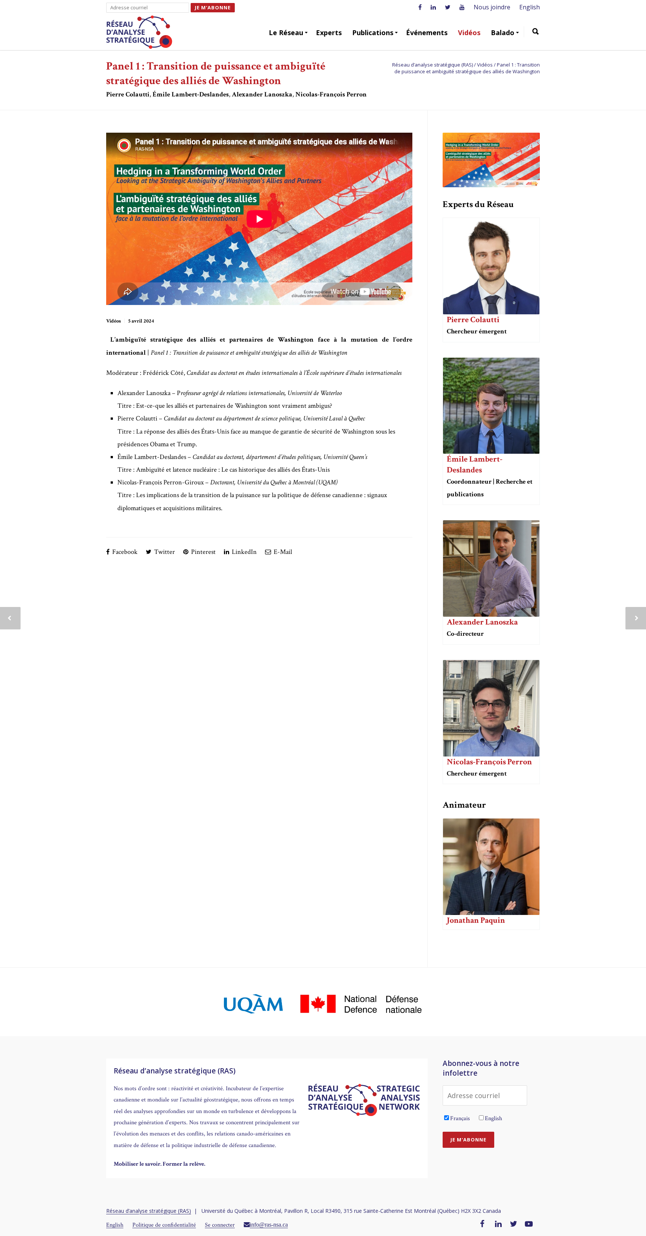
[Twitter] (513, 1224)
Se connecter (220, 1225)
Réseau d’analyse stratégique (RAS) (148, 1210)
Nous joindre (492, 7)
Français (460, 1118)
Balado (502, 32)
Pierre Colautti (473, 319)
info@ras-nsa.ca (269, 1224)
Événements (426, 32)
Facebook (124, 552)
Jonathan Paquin (476, 920)
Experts (329, 32)
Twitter (164, 552)
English (529, 7)
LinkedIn (243, 552)
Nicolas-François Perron (489, 761)
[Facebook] (482, 1224)
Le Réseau (286, 32)
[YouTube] (529, 1224)
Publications (372, 32)
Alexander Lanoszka (482, 622)
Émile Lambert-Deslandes (474, 464)
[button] (535, 32)
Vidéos (469, 32)
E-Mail (282, 552)
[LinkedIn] (498, 1224)
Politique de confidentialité (164, 1225)
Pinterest (203, 552)
